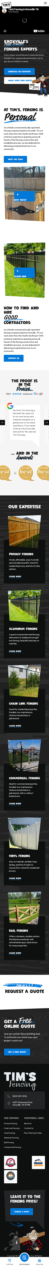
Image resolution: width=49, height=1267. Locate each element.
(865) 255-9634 (20, 1096)
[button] (45, 3)
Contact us (13, 358)
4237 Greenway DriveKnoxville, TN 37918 (22, 1103)
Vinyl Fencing (9, 1133)
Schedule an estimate (19, 71)
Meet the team (15, 159)
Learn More (15, 576)
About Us (27, 1123)
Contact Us (28, 1128)
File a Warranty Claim (33, 1133)
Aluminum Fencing (11, 1138)
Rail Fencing (9, 1142)
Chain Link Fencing (11, 1128)
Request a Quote (22, 1211)
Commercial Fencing (12, 1147)
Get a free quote (17, 1051)
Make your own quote (20, 80)
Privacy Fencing (10, 1123)
